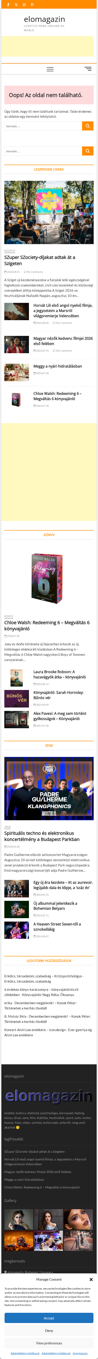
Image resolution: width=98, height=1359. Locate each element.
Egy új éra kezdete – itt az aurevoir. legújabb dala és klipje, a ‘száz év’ (63, 885)
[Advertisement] (49, 472)
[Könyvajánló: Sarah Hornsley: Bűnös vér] (16, 698)
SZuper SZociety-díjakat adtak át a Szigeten (34, 1151)
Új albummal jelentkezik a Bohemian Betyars (55, 906)
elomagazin (44, 19)
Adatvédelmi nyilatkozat (25, 1353)
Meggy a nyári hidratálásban (58, 366)
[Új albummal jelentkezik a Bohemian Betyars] (16, 909)
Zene (7, 826)
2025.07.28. (42, 725)
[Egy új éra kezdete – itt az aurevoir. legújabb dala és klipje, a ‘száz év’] (16, 888)
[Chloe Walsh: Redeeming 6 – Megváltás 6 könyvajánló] (16, 399)
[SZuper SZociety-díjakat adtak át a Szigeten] (49, 212)
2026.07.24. (42, 405)
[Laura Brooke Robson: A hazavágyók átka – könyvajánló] (16, 678)
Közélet (9, 250)
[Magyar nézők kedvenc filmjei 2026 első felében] (16, 344)
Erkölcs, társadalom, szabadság (27, 981)
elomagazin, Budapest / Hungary (30, 1272)
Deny (49, 1330)
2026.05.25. (42, 894)
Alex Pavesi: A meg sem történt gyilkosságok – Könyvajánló (60, 716)
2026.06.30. (13, 846)
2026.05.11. (42, 915)
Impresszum (80, 1353)
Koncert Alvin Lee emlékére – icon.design (35, 1030)
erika (8, 1003)
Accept (49, 1318)
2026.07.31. (42, 350)
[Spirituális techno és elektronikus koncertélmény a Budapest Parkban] (49, 788)
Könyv (8, 616)
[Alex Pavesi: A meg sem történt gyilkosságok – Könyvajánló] (16, 719)
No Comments (34, 271)
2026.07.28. (42, 373)
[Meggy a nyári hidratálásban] (16, 372)
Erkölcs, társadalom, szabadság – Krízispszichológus (43, 976)
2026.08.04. (42, 322)
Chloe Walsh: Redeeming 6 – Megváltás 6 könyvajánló (58, 396)
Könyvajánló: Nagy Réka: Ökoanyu (48, 995)
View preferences (49, 1343)
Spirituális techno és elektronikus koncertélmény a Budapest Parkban (42, 836)
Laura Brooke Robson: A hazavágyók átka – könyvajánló (60, 674)
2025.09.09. (42, 704)
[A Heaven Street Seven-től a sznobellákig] (16, 930)
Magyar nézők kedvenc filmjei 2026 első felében (37, 1172)
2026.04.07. (42, 936)
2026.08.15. (13, 271)
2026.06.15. (42, 683)
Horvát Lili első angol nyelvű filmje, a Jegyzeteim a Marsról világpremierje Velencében (63, 310)
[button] (91, 1279)
